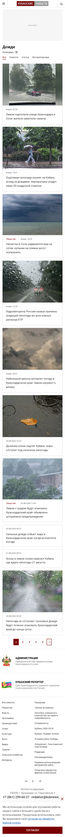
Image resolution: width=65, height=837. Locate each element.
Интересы (7, 760)
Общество (7, 707)
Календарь (8, 52)
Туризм (5, 749)
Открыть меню (4, 4)
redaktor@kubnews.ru (46, 797)
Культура (7, 734)
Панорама (40, 702)
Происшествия (9, 723)
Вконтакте (26, 781)
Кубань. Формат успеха (47, 733)
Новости (13, 57)
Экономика (8, 718)
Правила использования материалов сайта (47, 763)
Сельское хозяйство (12, 755)
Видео (5, 744)
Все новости (8, 702)
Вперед (49, 642)
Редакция (40, 752)
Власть (5, 713)
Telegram (40, 781)
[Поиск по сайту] (61, 4)
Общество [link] (11, 239)
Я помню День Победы (46, 739)
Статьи (25, 57)
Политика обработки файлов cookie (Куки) (45, 771)
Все (4, 57)
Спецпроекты (42, 723)
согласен (32, 830)
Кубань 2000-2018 (44, 728)
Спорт (5, 728)
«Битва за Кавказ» (44, 707)
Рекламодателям (43, 757)
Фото (4, 739)
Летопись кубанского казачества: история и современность (46, 715)
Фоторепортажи (40, 57)
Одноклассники (33, 781)
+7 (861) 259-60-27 (16, 797)
